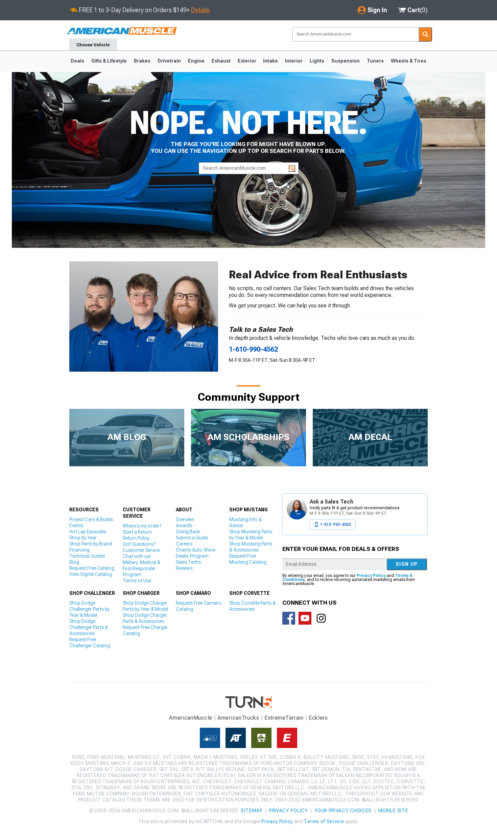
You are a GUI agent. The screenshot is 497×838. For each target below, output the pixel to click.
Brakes (142, 61)
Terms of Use (137, 580)
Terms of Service (324, 821)
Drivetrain (169, 61)
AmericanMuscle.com (122, 31)
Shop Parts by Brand (90, 543)
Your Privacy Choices (343, 810)
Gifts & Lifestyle (109, 61)
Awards (184, 525)
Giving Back (188, 531)
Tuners (375, 61)
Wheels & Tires (408, 61)
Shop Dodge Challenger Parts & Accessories (88, 627)
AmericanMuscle (190, 718)
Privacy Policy (371, 575)
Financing (79, 550)
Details (200, 10)
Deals (77, 61)
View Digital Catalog (90, 574)
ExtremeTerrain (284, 718)
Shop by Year (83, 537)
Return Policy (136, 538)
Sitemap (251, 810)
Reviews (184, 568)
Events (76, 525)
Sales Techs (188, 562)
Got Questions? (139, 544)
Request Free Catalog (91, 568)
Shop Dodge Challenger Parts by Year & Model (89, 609)
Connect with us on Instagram (321, 618)
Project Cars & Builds (91, 519)
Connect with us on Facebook (288, 618)
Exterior (247, 61)
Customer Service (141, 550)
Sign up (407, 564)
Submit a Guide (192, 537)
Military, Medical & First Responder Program (141, 568)
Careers (184, 543)
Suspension (345, 61)
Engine (196, 61)
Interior (294, 61)
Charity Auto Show (196, 550)
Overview (185, 519)
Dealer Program (192, 556)
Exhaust (221, 61)
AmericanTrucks (238, 718)
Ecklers (318, 718)
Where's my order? (142, 526)
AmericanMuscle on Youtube (305, 618)
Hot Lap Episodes (87, 531)
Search (425, 34)
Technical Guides (87, 556)
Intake (270, 61)
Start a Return (137, 532)
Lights (317, 61)
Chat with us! (136, 556)
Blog (74, 562)
